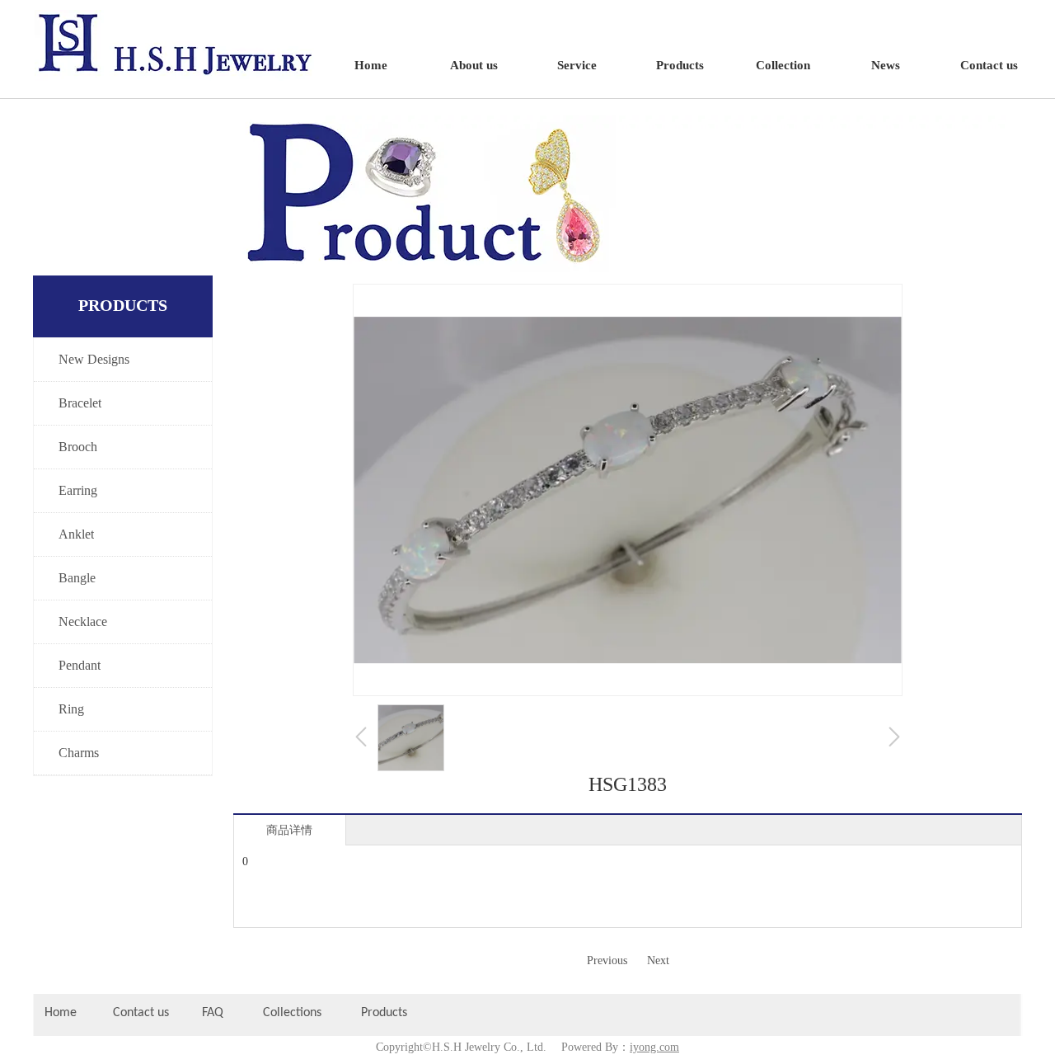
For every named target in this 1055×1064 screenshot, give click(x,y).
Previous (607, 960)
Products (385, 1012)
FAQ (212, 1012)
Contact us (141, 1012)
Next (658, 960)
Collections (292, 1012)
